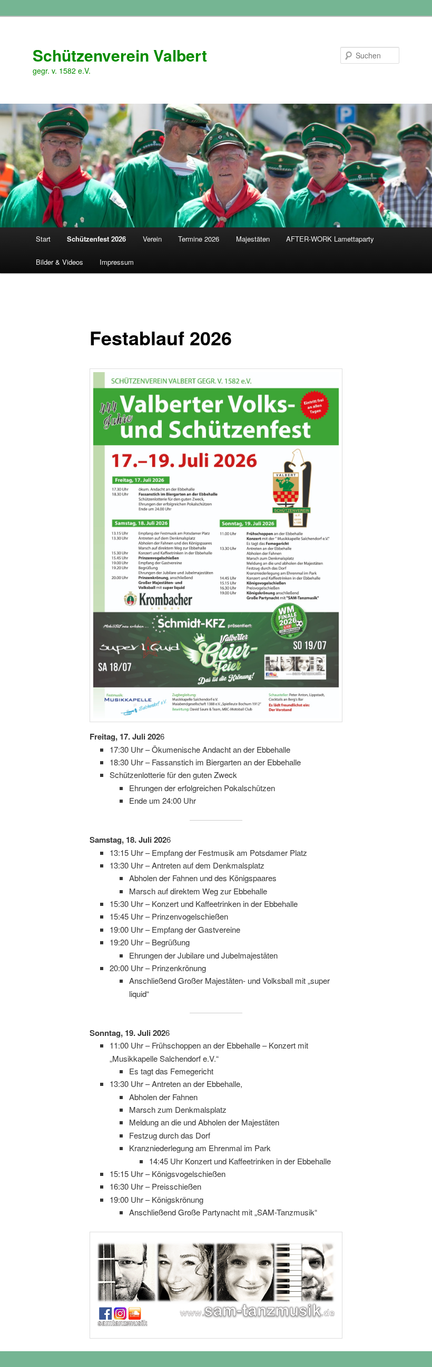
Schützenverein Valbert (120, 55)
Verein (152, 239)
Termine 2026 (198, 239)
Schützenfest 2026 (96, 239)
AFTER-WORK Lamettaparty (330, 239)
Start (43, 239)
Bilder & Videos (59, 262)
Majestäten (253, 239)
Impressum (117, 262)
